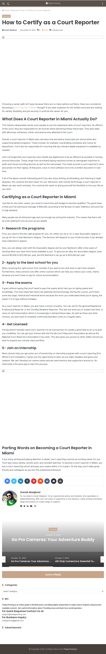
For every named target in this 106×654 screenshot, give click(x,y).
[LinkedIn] (28, 506)
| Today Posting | (70, 649)
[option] (53, 539)
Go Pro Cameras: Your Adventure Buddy (53, 540)
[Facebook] (21, 506)
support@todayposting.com (14, 614)
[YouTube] (31, 506)
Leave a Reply (53, 574)
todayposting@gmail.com (13, 620)
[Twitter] (25, 506)
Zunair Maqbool (10, 30)
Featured (15, 10)
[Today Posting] (53, 3)
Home (6, 10)
